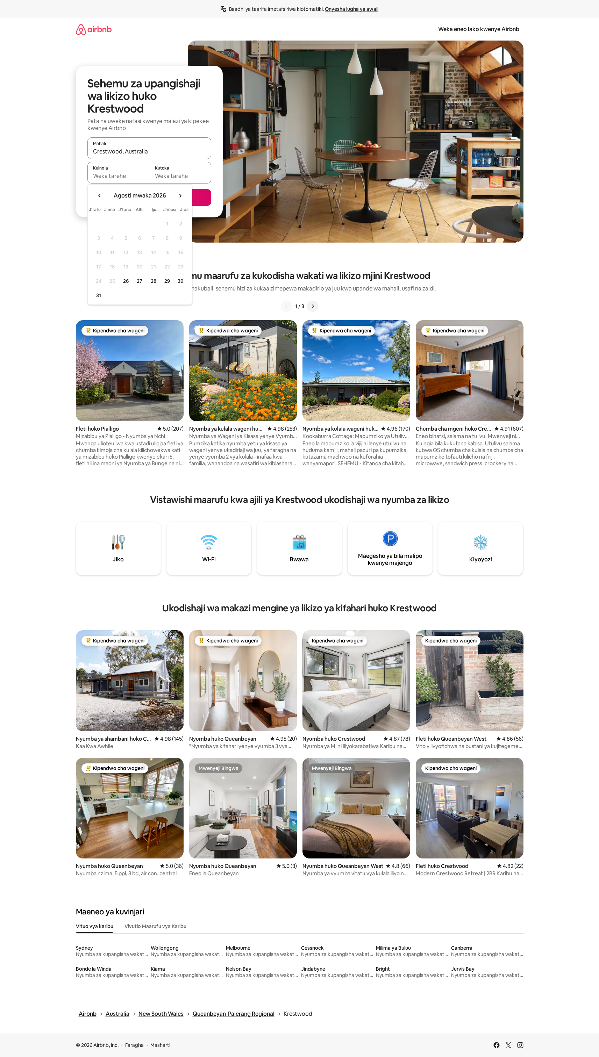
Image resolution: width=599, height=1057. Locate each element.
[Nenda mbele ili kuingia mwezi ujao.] (180, 196)
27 (139, 281)
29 (167, 281)
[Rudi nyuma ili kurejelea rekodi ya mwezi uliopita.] (100, 196)
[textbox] (118, 176)
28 (153, 281)
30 (181, 281)
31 (98, 295)
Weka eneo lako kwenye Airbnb (478, 29)
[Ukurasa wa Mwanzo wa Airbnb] (94, 29)
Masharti (160, 1045)
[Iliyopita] (286, 306)
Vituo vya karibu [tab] (94, 926)
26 (126, 281)
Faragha (134, 1045)
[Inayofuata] (312, 306)
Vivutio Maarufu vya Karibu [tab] (155, 926)
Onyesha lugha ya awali (351, 9)
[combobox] (149, 151)
